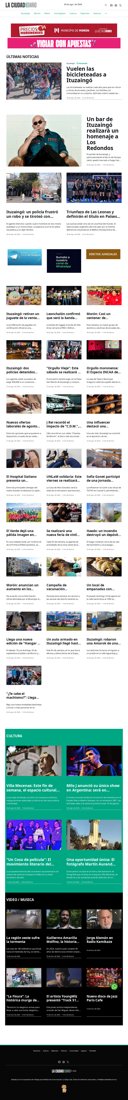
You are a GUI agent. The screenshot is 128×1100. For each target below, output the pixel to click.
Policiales (92, 1051)
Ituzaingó (25, 13)
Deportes (84, 13)
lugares (83, 1051)
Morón (37, 13)
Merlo (47, 13)
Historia (97, 13)
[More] (106, 13)
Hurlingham (60, 13)
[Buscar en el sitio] (106, 5)
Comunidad (74, 1051)
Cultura (73, 13)
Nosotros (36, 1051)
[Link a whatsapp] (114, 985)
